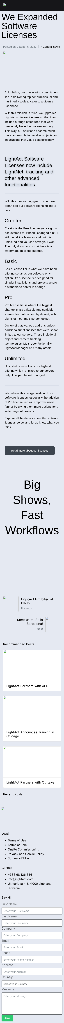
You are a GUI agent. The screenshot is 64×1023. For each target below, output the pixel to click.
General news (51, 46)
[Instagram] (27, 821)
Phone (6, 953)
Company (8, 928)
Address (7, 965)
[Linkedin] (12, 821)
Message (8, 989)
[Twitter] (20, 821)
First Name (9, 904)
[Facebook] (5, 821)
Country (7, 977)
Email (5, 940)
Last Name (9, 916)
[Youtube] (35, 821)
